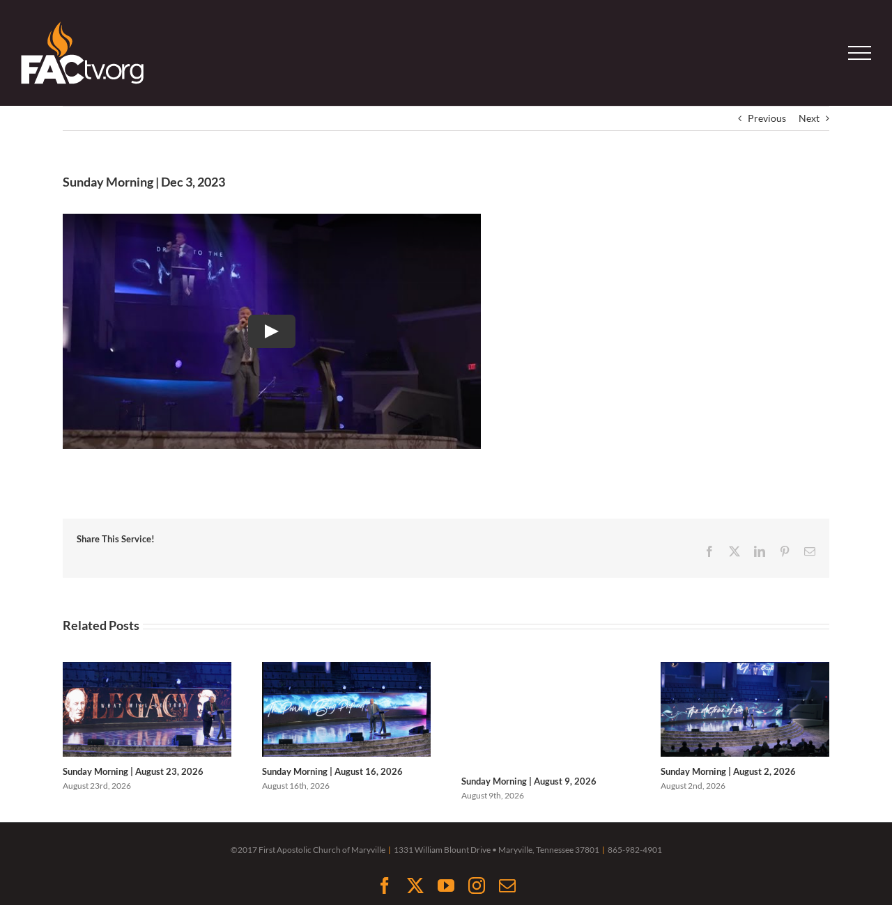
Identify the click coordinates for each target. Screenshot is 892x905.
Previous (767, 118)
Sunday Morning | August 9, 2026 (529, 781)
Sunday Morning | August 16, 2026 (332, 771)
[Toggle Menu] (860, 53)
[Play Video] (271, 331)
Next (809, 118)
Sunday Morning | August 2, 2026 (728, 771)
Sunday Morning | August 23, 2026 (133, 771)
